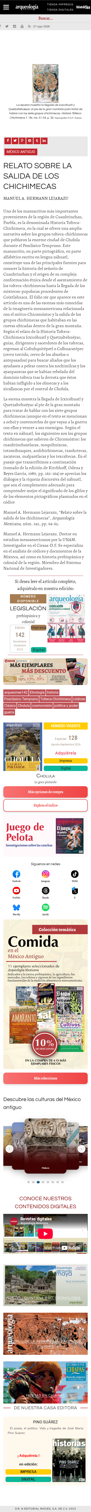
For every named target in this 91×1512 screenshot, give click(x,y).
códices (79, 699)
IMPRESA (28, 1472)
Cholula (24, 706)
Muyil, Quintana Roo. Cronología (46, 1298)
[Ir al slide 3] (38, 1182)
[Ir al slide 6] (52, 1182)
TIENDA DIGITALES (60, 10)
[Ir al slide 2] (33, 1182)
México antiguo (21, 152)
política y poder (66, 706)
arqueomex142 (16, 692)
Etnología (37, 692)
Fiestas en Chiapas (45, 1395)
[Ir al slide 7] (57, 1182)
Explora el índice (46, 805)
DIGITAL (28, 1479)
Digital (39, 650)
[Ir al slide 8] (62, 1182)
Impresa (38, 627)
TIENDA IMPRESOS (60, 5)
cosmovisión (42, 706)
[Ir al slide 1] (28, 1182)
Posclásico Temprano (21, 699)
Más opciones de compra (45, 792)
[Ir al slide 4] (43, 1182)
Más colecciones (45, 1078)
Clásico (10, 706)
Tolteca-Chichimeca (55, 699)
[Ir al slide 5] (48, 1182)
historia (53, 692)
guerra (9, 712)
